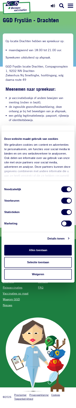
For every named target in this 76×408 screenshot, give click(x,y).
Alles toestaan (38, 250)
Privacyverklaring (39, 394)
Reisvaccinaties (12, 287)
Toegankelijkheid (23, 398)
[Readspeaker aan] (53, 5)
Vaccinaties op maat (15, 293)
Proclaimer (20, 394)
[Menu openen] (70, 5)
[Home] (16, 7)
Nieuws (7, 305)
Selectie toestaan (38, 262)
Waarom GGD (11, 299)
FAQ (40, 287)
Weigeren (38, 274)
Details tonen (56, 238)
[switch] (66, 201)
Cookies (55, 394)
